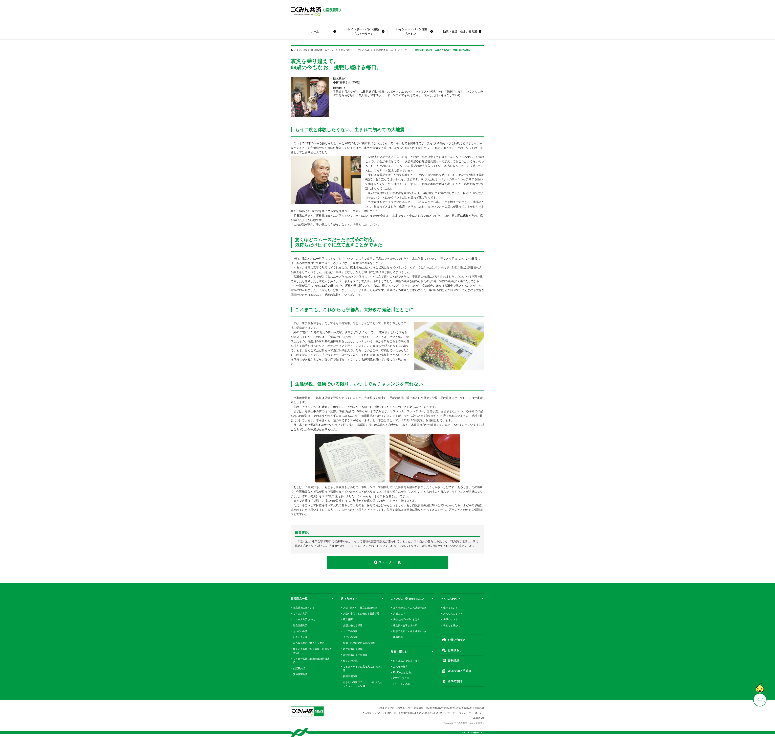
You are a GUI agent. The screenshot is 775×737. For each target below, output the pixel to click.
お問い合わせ (345, 50)
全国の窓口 (363, 50)
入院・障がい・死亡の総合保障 (360, 607)
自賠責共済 (299, 668)
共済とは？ (399, 613)
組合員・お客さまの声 (405, 625)
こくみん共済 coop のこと (408, 598)
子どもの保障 (350, 637)
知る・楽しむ (399, 651)
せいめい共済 (300, 631)
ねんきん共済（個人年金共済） (310, 643)
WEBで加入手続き (459, 670)
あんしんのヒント (453, 613)
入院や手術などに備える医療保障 (361, 613)
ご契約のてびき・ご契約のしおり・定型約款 (401, 708)
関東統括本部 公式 (383, 50)
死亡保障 (348, 619)
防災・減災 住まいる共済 (460, 31)
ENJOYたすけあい (403, 672)
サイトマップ (459, 713)
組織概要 (398, 637)
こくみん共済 (300, 613)
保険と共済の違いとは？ (406, 619)
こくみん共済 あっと (304, 619)
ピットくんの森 (401, 684)
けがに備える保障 (352, 648)
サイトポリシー (476, 713)
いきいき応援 (300, 637)
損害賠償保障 (350, 676)
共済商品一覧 (299, 598)
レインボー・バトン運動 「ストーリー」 (363, 31)
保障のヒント (450, 619)
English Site (478, 718)
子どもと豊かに (451, 625)
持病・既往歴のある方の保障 (359, 643)
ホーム (315, 31)
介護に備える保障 (352, 625)
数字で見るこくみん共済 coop (409, 631)
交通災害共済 (300, 674)
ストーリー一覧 (389, 562)
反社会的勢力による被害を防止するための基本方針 (424, 713)
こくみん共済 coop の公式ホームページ (314, 50)
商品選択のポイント (304, 607)
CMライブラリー (402, 678)
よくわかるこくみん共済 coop (409, 607)
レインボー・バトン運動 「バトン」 (411, 31)
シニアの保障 (350, 631)
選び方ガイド (349, 598)
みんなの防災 (400, 666)
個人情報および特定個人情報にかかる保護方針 (449, 708)
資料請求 (453, 660)
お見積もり (455, 650)
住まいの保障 (350, 660)
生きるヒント (450, 607)
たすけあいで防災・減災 (406, 660)
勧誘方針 (479, 708)
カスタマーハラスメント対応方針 (379, 713)
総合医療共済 (300, 625)
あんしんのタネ (451, 598)
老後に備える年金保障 (355, 654)
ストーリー (403, 50)
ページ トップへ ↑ (760, 701)
